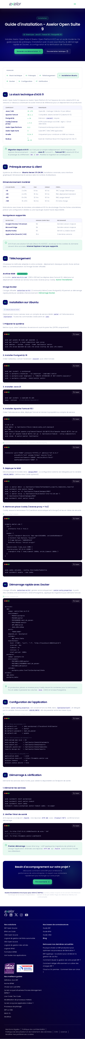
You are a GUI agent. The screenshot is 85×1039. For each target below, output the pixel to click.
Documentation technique (56, 51)
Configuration (25, 81)
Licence (64, 1032)
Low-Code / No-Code (12, 996)
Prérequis (31, 76)
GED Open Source (11, 942)
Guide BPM (47, 931)
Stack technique (14, 76)
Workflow (7, 1017)
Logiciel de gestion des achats (16, 945)
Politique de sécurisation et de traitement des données (28, 1032)
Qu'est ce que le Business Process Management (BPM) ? (23, 991)
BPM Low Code (9, 931)
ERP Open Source (10, 928)
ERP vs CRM (8, 1010)
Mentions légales (12, 1029)
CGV (56, 1032)
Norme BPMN (9, 983)
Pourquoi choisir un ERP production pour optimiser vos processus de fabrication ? (59, 949)
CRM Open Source (11, 935)
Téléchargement (47, 76)
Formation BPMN (10, 952)
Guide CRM (47, 935)
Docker (11, 81)
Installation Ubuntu (68, 76)
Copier (77, 334)
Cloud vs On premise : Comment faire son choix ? (61, 970)
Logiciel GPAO (9, 948)
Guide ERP (46, 928)
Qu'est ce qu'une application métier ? (18, 1003)
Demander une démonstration (27, 51)
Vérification (42, 81)
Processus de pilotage (13, 1007)
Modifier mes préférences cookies (19, 1034)
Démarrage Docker (47, 293)
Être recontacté (41, 882)
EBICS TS (7, 1013)
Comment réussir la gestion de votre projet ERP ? (62, 960)
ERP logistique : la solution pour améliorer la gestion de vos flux (60, 955)
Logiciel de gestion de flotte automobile (19, 938)
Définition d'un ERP (11, 980)
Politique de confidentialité (33, 1029)
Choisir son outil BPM (12, 987)
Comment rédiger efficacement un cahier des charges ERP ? (60, 964)
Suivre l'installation (64, 280)
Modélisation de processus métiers (18, 1000)
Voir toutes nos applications (15, 955)
